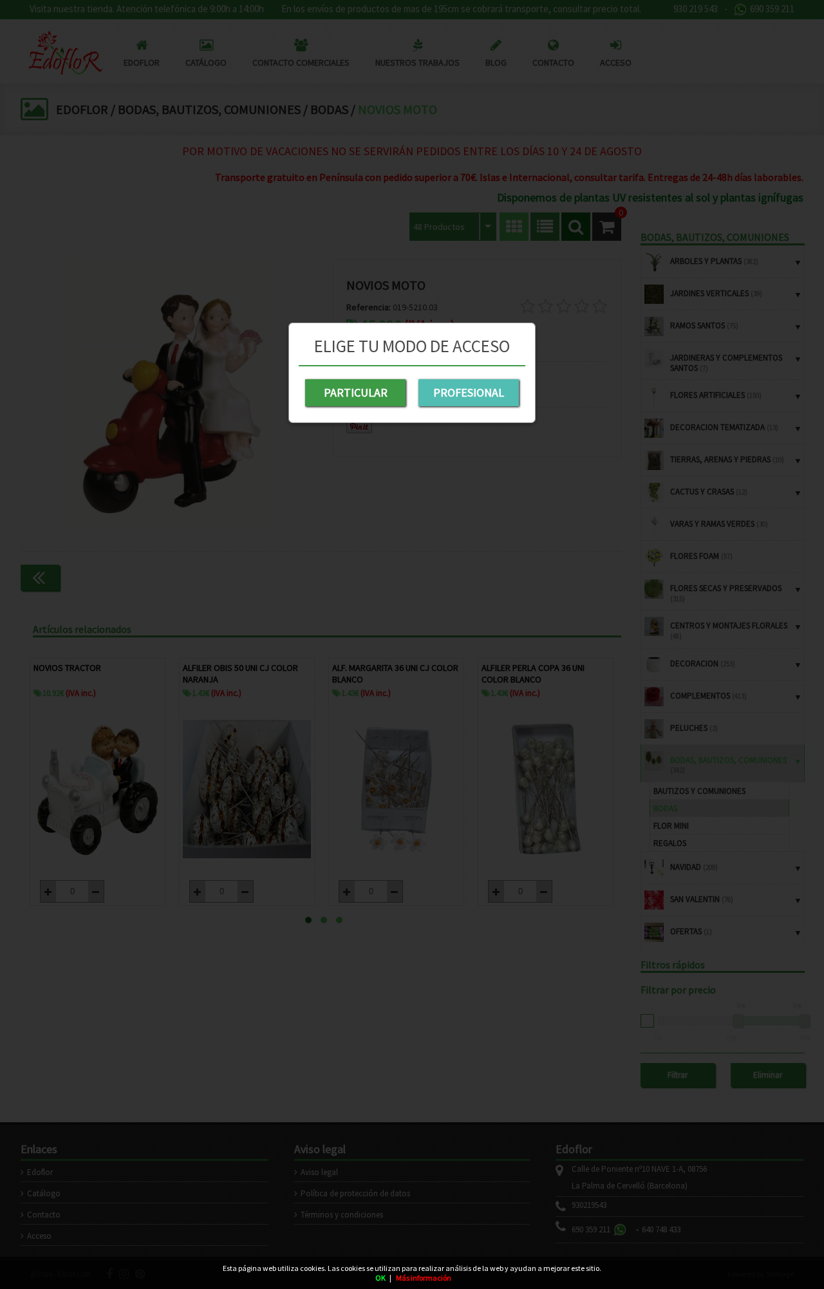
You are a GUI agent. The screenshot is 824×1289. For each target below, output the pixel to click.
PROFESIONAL (468, 392)
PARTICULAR (356, 392)
